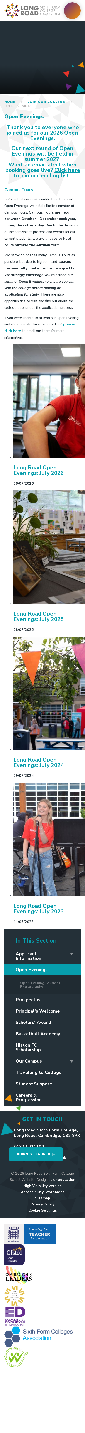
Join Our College (46, 102)
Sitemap (42, 1198)
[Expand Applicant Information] (71, 953)
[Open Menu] (72, 10)
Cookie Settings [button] (42, 1210)
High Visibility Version (42, 1185)
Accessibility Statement (42, 1191)
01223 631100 (29, 1146)
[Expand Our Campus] (71, 1061)
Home (9, 102)
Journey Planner (33, 1154)
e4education (64, 1179)
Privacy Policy (42, 1204)
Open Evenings (18, 106)
